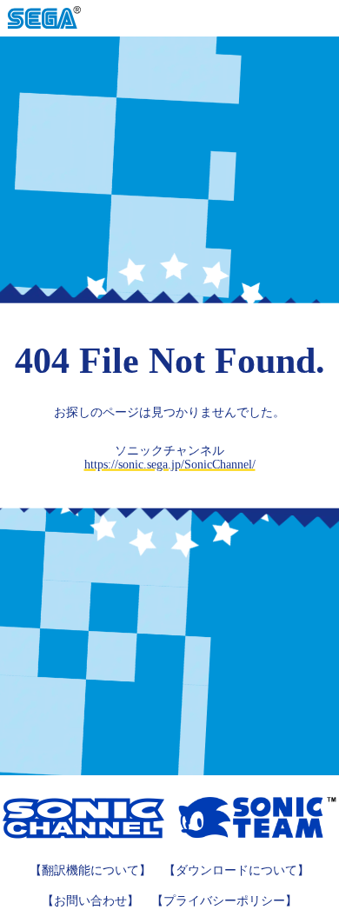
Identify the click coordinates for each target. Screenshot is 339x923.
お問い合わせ (90, 900)
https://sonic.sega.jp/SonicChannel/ (170, 464)
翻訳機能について (90, 870)
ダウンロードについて (236, 870)
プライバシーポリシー (224, 900)
